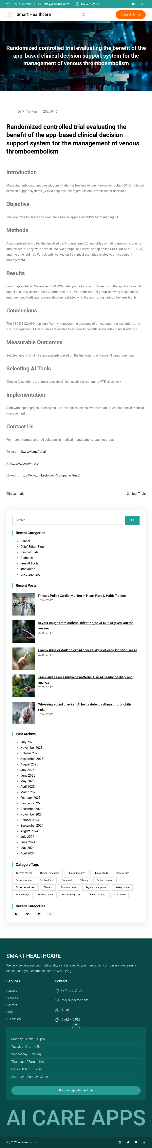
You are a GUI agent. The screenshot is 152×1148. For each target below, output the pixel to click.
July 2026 (27, 742)
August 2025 (29, 764)
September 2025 (31, 759)
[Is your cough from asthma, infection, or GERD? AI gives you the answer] (23, 632)
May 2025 (27, 781)
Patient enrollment (25, 887)
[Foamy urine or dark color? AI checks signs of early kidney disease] (23, 659)
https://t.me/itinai (33, 451)
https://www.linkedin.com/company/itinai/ (50, 475)
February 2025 (30, 798)
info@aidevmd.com (56, 4)
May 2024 (27, 848)
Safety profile (122, 887)
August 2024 (29, 831)
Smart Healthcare (34, 14)
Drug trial (67, 880)
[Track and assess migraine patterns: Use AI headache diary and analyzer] (23, 686)
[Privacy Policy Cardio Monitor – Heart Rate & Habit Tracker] (23, 605)
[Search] (132, 520)
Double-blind (46, 880)
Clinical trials (15, 494)
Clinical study (101, 873)
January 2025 (30, 803)
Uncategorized (30, 574)
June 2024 (27, 842)
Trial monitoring (96, 894)
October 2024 (29, 820)
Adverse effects (24, 873)
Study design (22, 894)
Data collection (24, 880)
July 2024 (27, 837)
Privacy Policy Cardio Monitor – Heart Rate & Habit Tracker (82, 596)
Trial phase (119, 894)
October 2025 (29, 753)
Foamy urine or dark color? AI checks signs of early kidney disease (87, 650)
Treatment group (71, 894)
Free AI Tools (29, 563)
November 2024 (31, 814)
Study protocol (45, 894)
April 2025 (27, 787)
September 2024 (31, 825)
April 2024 (27, 853)
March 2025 (28, 792)
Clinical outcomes (49, 873)
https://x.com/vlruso (24, 463)
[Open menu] (83, 14)
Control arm (122, 873)
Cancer (25, 541)
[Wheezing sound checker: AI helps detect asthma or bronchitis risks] (23, 714)
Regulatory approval (96, 887)
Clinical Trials (136, 494)
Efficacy (84, 880)
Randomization (69, 887)
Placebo (48, 887)
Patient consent (105, 880)
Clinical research (76, 873)
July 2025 (27, 770)
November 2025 (31, 748)
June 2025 (27, 775)
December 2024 (31, 809)
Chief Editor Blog (32, 547)
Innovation (27, 569)
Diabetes (26, 558)
